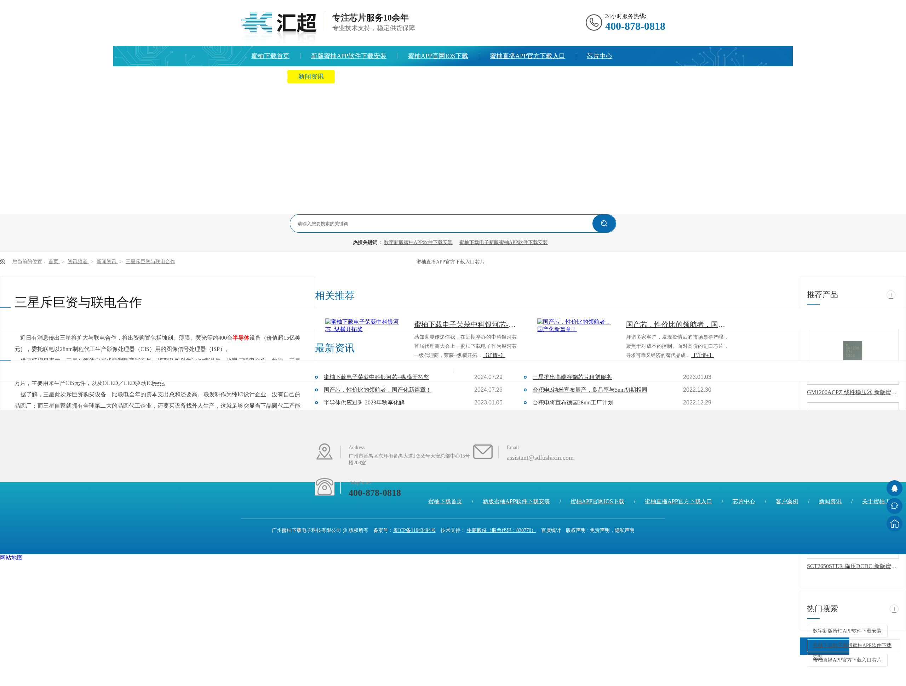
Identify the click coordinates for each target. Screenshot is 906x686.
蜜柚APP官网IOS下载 (438, 55)
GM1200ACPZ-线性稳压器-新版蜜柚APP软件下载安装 (853, 392)
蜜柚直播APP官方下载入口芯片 (450, 262)
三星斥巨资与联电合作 (150, 261)
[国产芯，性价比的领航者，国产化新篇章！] (576, 325)
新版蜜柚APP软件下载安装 (348, 55)
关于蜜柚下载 (364, 76)
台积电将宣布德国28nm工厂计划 (573, 402)
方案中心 (264, 76)
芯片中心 (599, 55)
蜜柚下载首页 (270, 55)
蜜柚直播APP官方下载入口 (527, 55)
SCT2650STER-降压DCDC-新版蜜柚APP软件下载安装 (853, 566)
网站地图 (11, 558)
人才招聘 (418, 76)
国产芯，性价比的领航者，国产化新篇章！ (377, 390)
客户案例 (787, 501)
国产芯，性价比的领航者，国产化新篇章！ (677, 324)
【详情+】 (494, 355)
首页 (54, 261)
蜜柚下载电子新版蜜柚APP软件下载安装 (503, 242)
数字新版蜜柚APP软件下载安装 (418, 242)
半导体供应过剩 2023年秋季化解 (364, 402)
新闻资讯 (311, 76)
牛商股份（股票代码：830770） (501, 530)
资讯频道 (78, 261)
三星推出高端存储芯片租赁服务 (572, 377)
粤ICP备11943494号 (414, 530)
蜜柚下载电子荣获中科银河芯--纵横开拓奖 (465, 324)
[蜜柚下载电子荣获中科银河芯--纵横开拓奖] (364, 325)
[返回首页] (894, 524)
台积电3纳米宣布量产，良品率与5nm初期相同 (590, 390)
